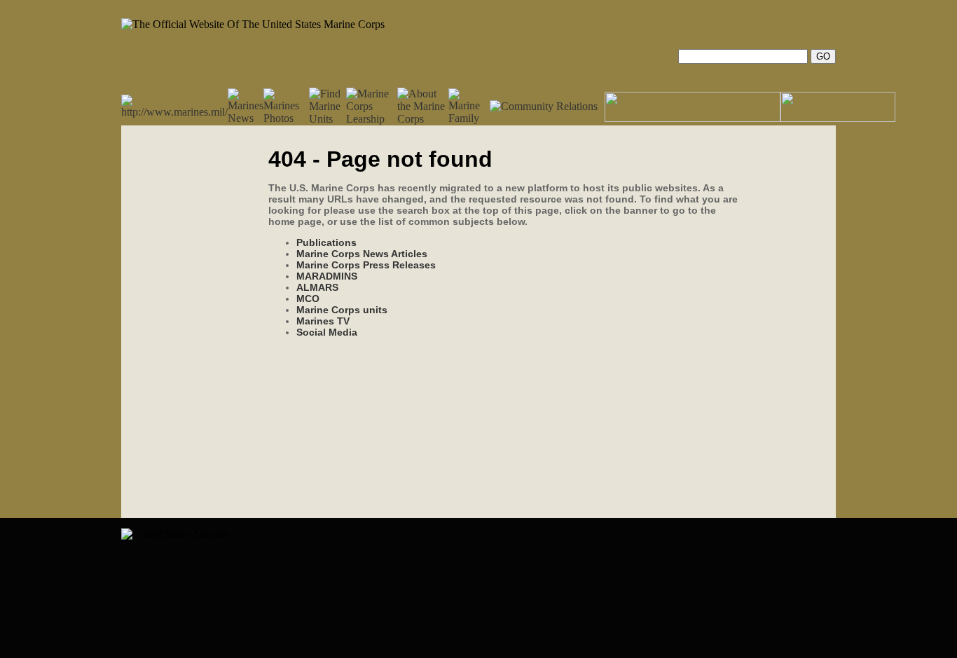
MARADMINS (326, 276)
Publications (326, 242)
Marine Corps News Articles (361, 253)
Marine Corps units (341, 309)
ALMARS (317, 287)
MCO (307, 298)
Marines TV (323, 321)
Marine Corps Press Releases (366, 264)
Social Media (326, 332)
